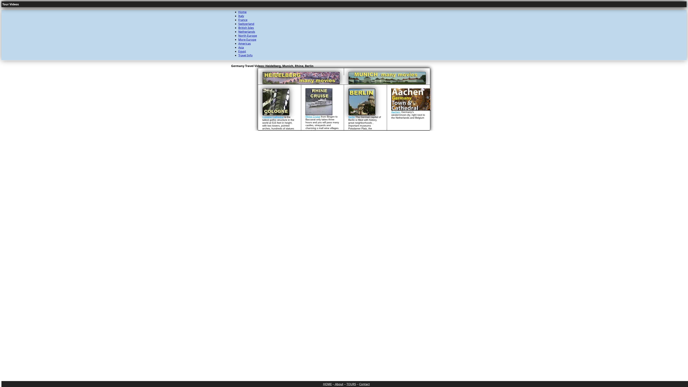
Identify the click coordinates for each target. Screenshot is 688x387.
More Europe (247, 40)
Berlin (351, 117)
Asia (241, 47)
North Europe (247, 36)
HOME (327, 384)
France (242, 20)
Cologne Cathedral (273, 117)
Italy (241, 16)
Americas (244, 44)
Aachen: (396, 112)
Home (242, 12)
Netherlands (246, 32)
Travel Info (245, 55)
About (338, 384)
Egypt (242, 51)
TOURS (351, 384)
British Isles (246, 28)
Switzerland (246, 24)
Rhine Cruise (312, 116)
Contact (364, 384)
